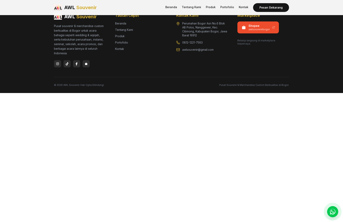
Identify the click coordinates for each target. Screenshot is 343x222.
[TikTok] (67, 63)
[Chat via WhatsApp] (332, 211)
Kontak (243, 7)
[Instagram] (57, 63)
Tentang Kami (191, 7)
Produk (211, 7)
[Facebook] (76, 63)
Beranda (171, 7)
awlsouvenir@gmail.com (198, 49)
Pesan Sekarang (271, 7)
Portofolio (227, 7)
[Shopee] (86, 63)
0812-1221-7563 (192, 42)
